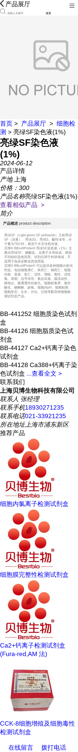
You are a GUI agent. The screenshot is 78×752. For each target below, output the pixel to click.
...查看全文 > (44, 373)
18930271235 (44, 407)
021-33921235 (45, 416)
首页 (6, 123)
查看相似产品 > (22, 204)
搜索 (48, 13)
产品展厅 (33, 123)
